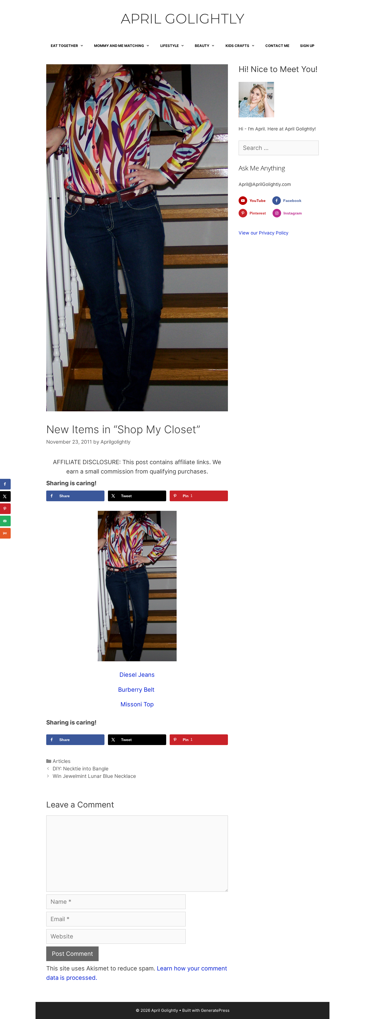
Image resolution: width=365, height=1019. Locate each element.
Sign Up (307, 45)
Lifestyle (169, 45)
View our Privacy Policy (263, 233)
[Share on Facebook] (5, 484)
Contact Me (277, 45)
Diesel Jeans (137, 674)
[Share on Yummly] (5, 533)
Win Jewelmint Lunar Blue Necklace (94, 776)
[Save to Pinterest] (5, 508)
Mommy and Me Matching (119, 45)
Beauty (202, 45)
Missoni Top (137, 704)
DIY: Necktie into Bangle (80, 769)
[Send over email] (5, 521)
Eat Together (64, 45)
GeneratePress (215, 1010)
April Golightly (182, 18)
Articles (62, 761)
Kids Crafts (237, 45)
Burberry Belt (137, 689)
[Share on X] (5, 496)
